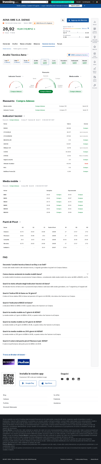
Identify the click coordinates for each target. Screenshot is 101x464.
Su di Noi (56, 395)
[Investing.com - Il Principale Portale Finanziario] (10, 2)
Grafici (15, 44)
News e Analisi (25, 44)
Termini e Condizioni (66, 459)
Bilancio (37, 44)
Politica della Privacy (81, 459)
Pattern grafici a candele (20, 48)
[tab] (7, 62)
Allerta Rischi (94, 459)
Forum (59, 44)
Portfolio (6, 403)
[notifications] (93, 2)
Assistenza (57, 403)
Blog (4, 395)
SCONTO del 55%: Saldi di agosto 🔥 (62, 2)
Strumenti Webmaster (10, 407)
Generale (6, 44)
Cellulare (6, 399)
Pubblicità (57, 399)
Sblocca (84, 28)
